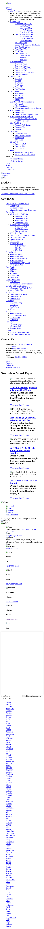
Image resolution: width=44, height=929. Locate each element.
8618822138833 (21, 357)
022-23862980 (24, 344)
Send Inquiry (24, 405)
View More (14, 405)
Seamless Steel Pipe (13, 367)
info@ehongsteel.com (20, 349)
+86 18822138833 (12, 566)
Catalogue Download (9, 194)
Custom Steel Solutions (25, 194)
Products (9, 363)
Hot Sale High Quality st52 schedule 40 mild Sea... (23, 419)
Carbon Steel (10, 365)
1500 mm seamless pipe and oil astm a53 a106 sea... (23, 388)
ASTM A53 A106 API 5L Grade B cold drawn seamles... (22, 450)
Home (8, 361)
